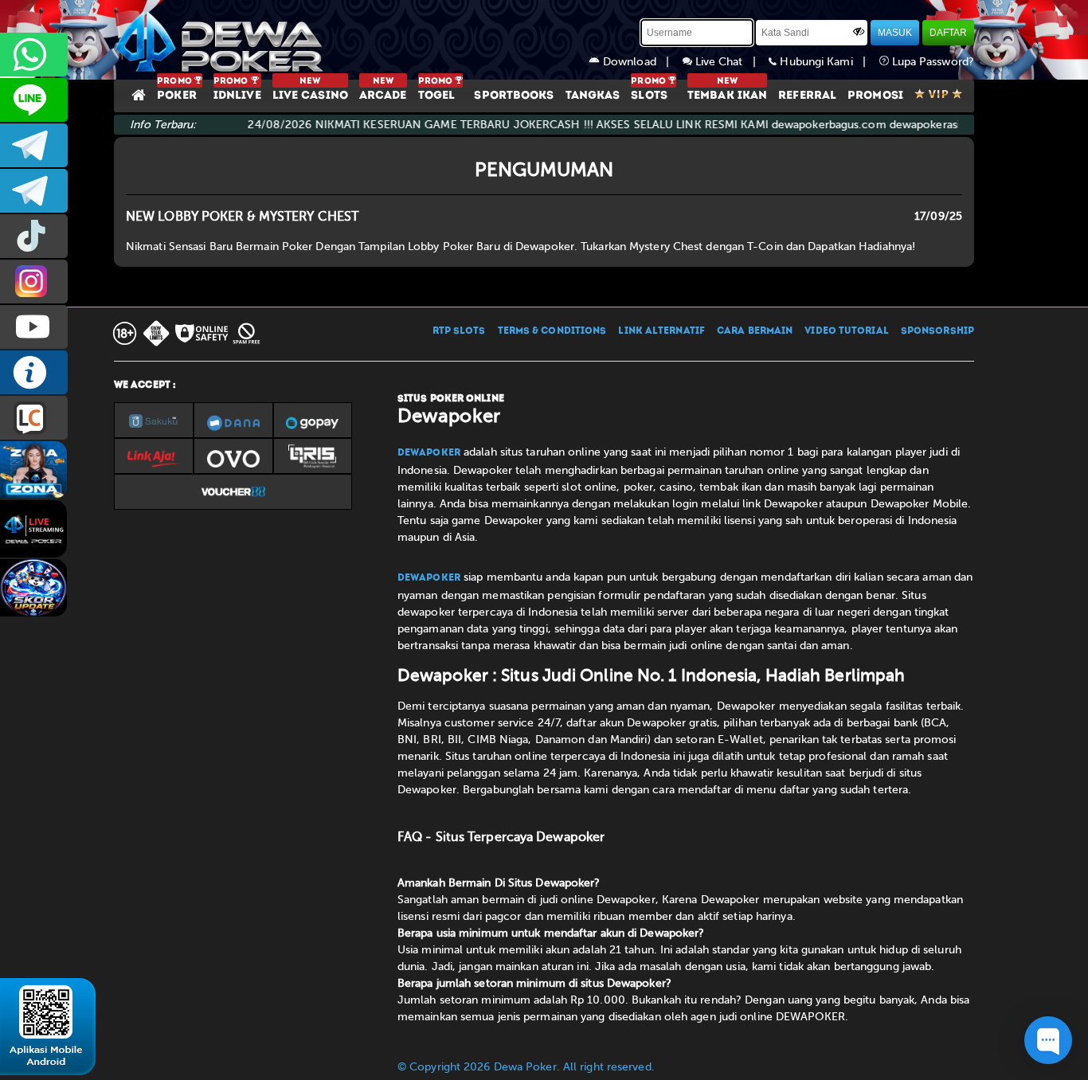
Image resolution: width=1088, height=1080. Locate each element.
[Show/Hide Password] (858, 31)
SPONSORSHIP (937, 331)
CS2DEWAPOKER (34, 100)
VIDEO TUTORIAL (846, 331)
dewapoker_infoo (34, 145)
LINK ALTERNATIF (661, 331)
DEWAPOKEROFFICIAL (34, 327)
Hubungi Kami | (828, 62)
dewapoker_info (34, 191)
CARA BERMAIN (755, 331)
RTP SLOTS (459, 331)
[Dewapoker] (221, 40)
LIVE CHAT (34, 418)
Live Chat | (730, 62)
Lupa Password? (932, 62)
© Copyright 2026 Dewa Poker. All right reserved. (526, 1067)
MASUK (895, 32)
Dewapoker (428, 453)
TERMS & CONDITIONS (552, 331)
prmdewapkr (34, 236)
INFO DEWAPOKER (34, 372)
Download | (641, 62)
